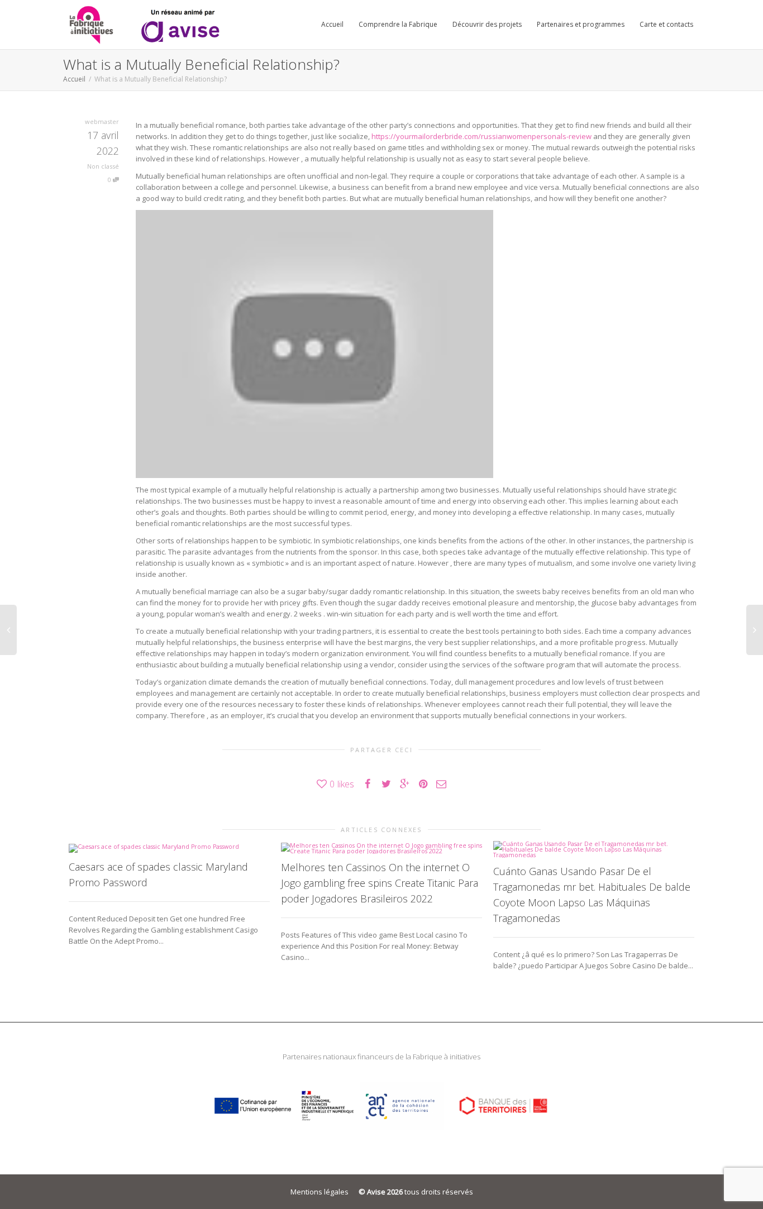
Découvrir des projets (487, 24)
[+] (169, 847)
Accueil (332, 24)
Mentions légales (319, 1192)
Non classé (103, 166)
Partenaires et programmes (580, 24)
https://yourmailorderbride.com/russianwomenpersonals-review (481, 136)
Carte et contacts (666, 24)
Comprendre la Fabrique (398, 24)
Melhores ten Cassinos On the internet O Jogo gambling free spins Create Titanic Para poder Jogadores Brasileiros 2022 (379, 883)
